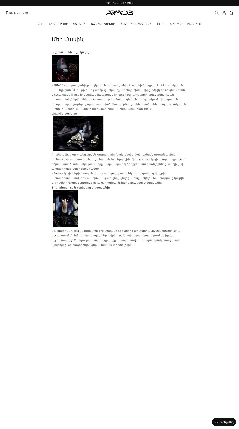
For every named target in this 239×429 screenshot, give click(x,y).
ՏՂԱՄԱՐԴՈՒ (58, 24)
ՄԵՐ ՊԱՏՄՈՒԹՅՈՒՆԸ (185, 24)
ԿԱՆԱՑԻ (79, 24)
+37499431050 (18, 13)
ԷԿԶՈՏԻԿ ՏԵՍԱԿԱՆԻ (136, 24)
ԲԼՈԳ (161, 24)
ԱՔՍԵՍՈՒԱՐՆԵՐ (103, 24)
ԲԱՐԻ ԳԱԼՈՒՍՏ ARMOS (119, 2)
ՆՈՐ (41, 24)
